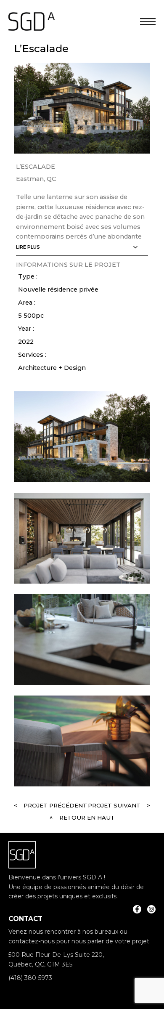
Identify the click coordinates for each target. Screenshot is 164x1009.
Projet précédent (55, 805)
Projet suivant (114, 805)
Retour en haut (87, 817)
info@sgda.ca (28, 991)
